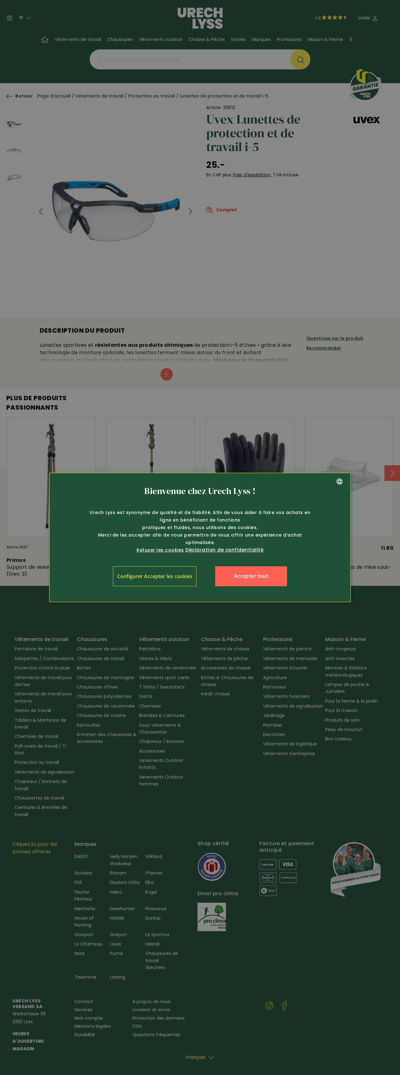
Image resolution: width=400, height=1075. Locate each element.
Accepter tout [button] (251, 576)
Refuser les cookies (160, 550)
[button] (155, 576)
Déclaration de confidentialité (224, 550)
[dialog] (200, 537)
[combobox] (340, 481)
